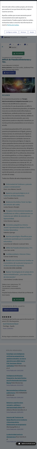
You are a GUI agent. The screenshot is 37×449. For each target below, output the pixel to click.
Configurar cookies (11, 32)
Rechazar (23, 32)
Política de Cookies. (13, 25)
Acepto (32, 32)
